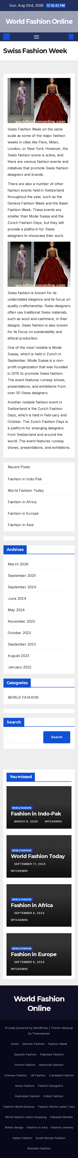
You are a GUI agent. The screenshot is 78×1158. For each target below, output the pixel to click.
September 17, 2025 (30, 864)
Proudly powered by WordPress (27, 1028)
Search (14, 722)
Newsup (67, 1028)
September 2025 (22, 575)
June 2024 (17, 598)
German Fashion (33, 1043)
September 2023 (22, 644)
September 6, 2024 (30, 913)
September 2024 (22, 587)
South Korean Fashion (50, 1138)
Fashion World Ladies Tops (56, 1106)
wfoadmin (53, 821)
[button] (64, 37)
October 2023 (19, 633)
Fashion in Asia (20, 525)
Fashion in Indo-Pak (25, 479)
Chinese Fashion (15, 1075)
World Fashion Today (26, 490)
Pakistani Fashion (52, 1054)
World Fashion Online (39, 21)
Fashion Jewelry (62, 1127)
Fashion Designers (50, 1085)
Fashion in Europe (23, 513)
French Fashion (25, 1064)
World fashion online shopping (26, 1117)
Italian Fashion (22, 1138)
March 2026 (18, 564)
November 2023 (21, 621)
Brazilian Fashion (39, 1148)
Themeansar (40, 1033)
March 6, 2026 (26, 821)
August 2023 (18, 656)
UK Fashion (38, 1075)
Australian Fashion (27, 1096)
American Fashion (51, 1064)
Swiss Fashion (24, 1085)
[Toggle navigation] (36, 37)
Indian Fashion (53, 1096)
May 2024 (16, 610)
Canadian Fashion (61, 1075)
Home (15, 1043)
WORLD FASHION (23, 697)
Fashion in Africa (22, 502)
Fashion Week (57, 1043)
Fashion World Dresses (19, 1106)
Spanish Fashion (25, 1054)
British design (14, 1127)
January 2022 (19, 667)
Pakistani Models (61, 1117)
